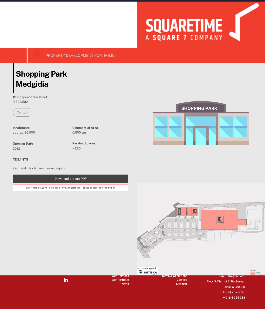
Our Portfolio (120, 279)
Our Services (120, 275)
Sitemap (181, 283)
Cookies (182, 279)
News (125, 283)
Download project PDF (71, 179)
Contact (22, 112)
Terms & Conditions (174, 275)
